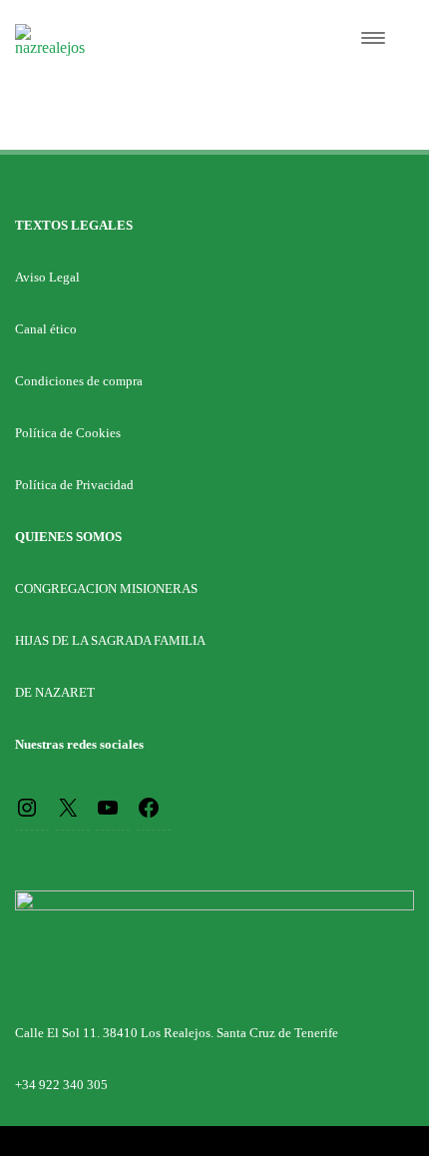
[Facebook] (149, 806)
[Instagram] (27, 806)
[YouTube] (108, 806)
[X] (68, 806)
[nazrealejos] (50, 47)
